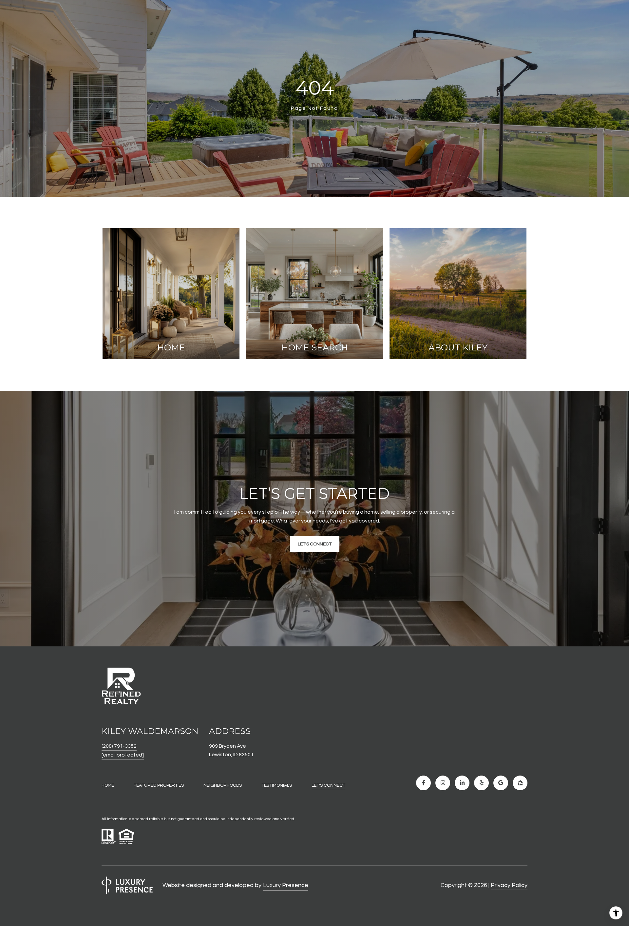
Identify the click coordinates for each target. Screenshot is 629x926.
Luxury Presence (285, 885)
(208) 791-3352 (119, 746)
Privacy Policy (509, 885)
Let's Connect (328, 785)
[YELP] (481, 783)
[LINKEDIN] (462, 783)
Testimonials (276, 785)
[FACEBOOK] (423, 783)
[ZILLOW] (520, 783)
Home (108, 785)
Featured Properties (159, 785)
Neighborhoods (222, 785)
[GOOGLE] (500, 783)
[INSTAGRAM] (442, 783)
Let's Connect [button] (315, 544)
